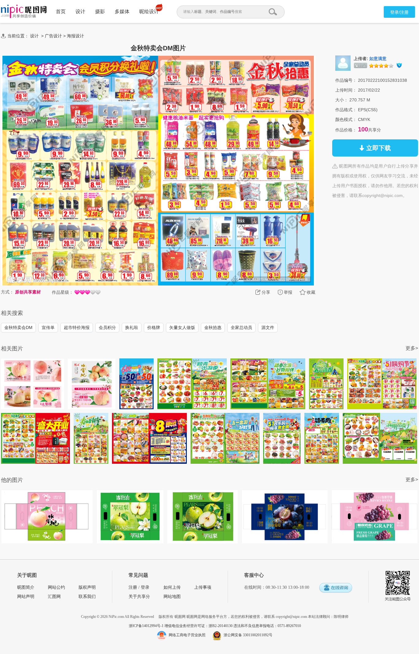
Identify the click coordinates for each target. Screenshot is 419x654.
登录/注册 (399, 12)
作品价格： (346, 129)
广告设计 (53, 35)
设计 (80, 11)
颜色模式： (346, 119)
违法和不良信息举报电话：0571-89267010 (267, 626)
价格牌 (153, 327)
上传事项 (202, 587)
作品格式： (346, 109)
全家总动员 (241, 327)
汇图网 (54, 596)
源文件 (267, 327)
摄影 (100, 11)
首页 (61, 11)
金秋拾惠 (212, 327)
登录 (145, 587)
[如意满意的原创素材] (343, 62)
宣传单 (48, 327)
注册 (133, 587)
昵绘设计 (149, 11)
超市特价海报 (77, 327)
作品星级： (62, 292)
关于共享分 (139, 596)
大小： (341, 99)
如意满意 (377, 58)
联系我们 (87, 596)
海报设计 (75, 35)
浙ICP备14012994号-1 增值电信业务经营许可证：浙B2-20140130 (181, 626)
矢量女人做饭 (182, 327)
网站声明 (25, 596)
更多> (412, 348)
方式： (7, 291)
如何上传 (172, 587)
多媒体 (122, 11)
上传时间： (346, 90)
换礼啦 (131, 327)
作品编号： (346, 80)
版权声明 (87, 587)
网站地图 (172, 596)
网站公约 (56, 587)
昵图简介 (25, 587)
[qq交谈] (335, 588)
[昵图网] (24, 11)
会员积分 (107, 327)
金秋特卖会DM (18, 327)
